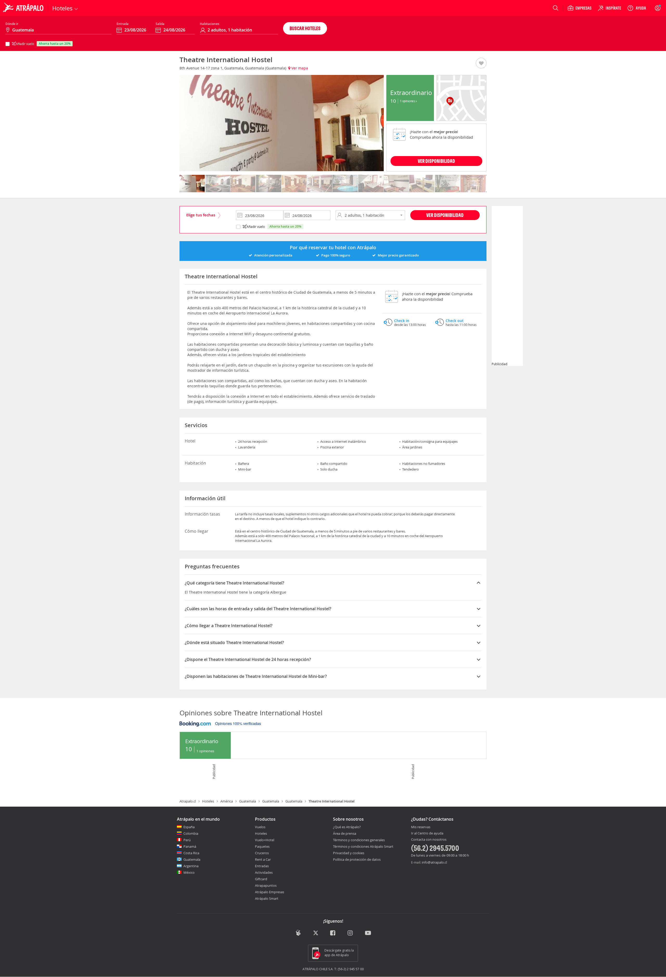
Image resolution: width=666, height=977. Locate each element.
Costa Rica (191, 853)
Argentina (190, 866)
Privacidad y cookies (348, 853)
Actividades (264, 872)
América (226, 801)
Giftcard (261, 879)
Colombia (190, 833)
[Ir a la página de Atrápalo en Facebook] (333, 933)
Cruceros (262, 853)
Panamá (189, 846)
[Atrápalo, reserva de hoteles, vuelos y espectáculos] (24, 8)
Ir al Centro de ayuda (427, 833)
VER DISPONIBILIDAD (436, 161)
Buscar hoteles (305, 28)
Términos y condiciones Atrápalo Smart (363, 846)
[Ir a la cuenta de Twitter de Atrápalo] (316, 933)
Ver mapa (299, 68)
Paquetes (262, 846)
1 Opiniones (408, 101)
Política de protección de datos (357, 859)
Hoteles (208, 801)
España (189, 827)
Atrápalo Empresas (269, 892)
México (189, 872)
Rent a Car (263, 859)
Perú (187, 840)
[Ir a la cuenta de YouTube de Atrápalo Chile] (368, 933)
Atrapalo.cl (188, 801)
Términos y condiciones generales (359, 840)
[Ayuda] (636, 8)
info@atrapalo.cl (434, 862)
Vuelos (260, 827)
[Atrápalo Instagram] (351, 933)
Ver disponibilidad (445, 215)
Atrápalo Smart (266, 898)
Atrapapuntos (266, 885)
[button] (481, 63)
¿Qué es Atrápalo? (347, 827)
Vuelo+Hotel (264, 840)
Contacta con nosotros (428, 840)
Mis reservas (420, 827)
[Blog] (298, 933)
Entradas (262, 866)
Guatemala (247, 801)
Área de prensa (344, 833)
